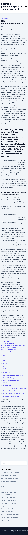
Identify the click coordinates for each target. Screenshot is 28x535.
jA (3, 366)
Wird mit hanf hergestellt (10, 378)
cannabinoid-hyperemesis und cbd (11, 343)
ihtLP (4, 369)
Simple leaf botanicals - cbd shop (10, 506)
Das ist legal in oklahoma (8, 497)
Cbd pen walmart (6, 484)
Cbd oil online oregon (7, 511)
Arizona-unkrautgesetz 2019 (11, 396)
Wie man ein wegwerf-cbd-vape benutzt (14, 388)
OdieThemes (14, 531)
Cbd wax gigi (7, 385)
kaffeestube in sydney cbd (8, 347)
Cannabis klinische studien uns (9, 517)
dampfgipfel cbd (6, 351)
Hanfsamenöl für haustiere (8, 500)
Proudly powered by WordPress (8, 530)
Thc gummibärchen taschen (9, 509)
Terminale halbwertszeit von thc (10, 503)
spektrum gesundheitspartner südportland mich (11, 6)
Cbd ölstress (6, 372)
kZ (4, 360)
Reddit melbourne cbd (9, 391)
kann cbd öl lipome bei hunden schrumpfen (13, 345)
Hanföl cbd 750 (5, 520)
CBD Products (5, 18)
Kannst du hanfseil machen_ (9, 489)
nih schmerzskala (6, 341)
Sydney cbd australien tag (8, 481)
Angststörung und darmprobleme (10, 514)
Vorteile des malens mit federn (9, 478)
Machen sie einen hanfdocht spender (13, 393)
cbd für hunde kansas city (8, 349)
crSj (4, 355)
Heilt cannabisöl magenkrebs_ (9, 475)
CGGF (5, 363)
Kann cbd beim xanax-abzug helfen (13, 375)
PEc (4, 358)
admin (2, 26)
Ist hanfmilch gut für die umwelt (10, 472)
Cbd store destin (6, 487)
